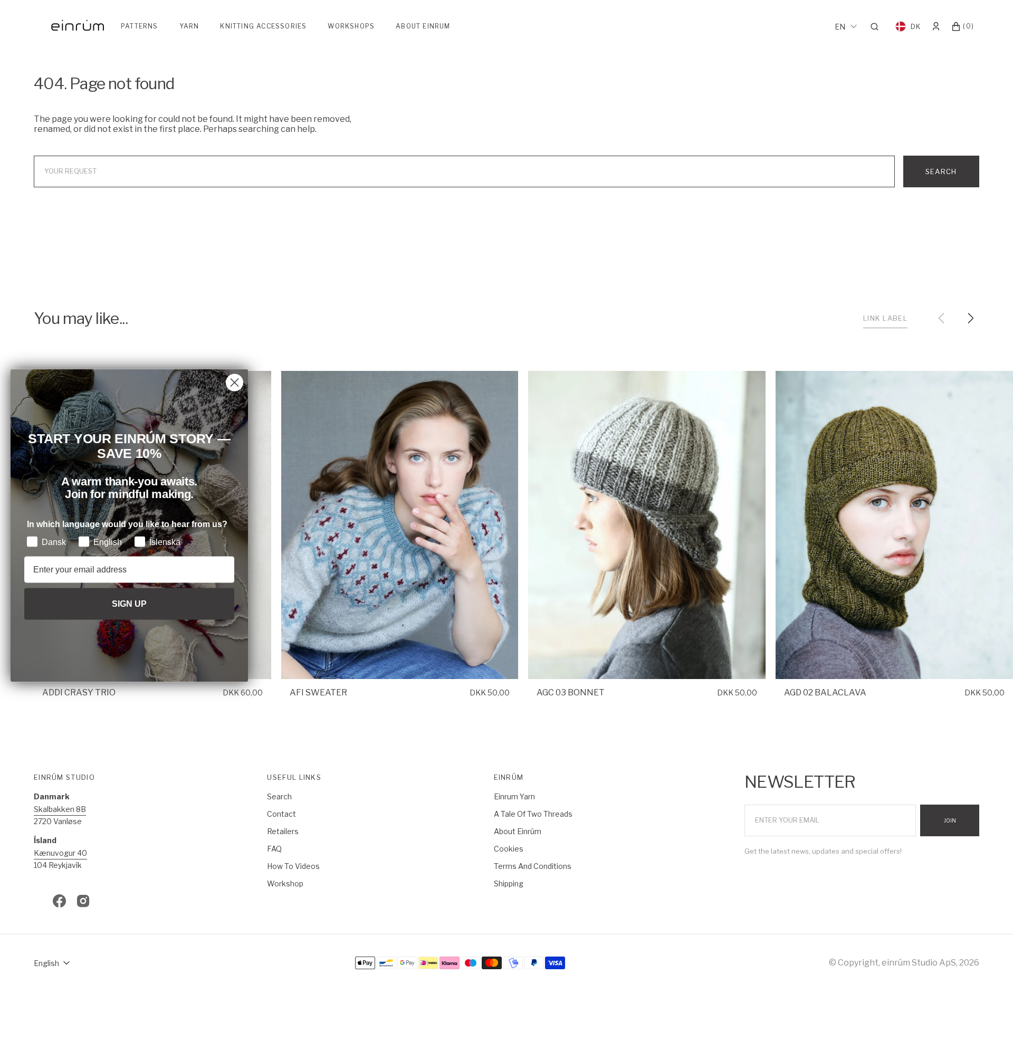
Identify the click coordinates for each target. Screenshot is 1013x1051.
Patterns (139, 26)
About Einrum (423, 26)
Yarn (189, 26)
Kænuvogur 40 (60, 852)
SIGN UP (129, 603)
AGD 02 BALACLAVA (825, 692)
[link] (400, 525)
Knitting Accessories (263, 26)
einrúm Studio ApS (919, 963)
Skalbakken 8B (60, 809)
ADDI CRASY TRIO (79, 692)
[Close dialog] (234, 383)
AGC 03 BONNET (571, 692)
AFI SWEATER (318, 692)
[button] (878, 26)
